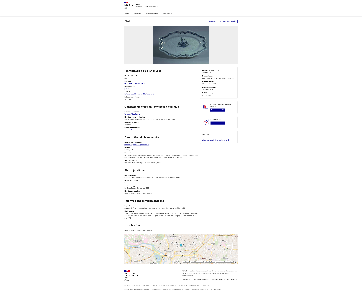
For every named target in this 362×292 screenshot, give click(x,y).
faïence (127, 144)
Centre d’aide (195, 285)
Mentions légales (128, 289)
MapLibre (185, 262)
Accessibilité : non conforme (132, 285)
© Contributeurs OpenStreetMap (224, 262)
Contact (146, 285)
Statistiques (182, 285)
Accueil (126, 14)
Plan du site (206, 285)
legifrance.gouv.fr (217, 280)
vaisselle (127, 130)
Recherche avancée (152, 14)
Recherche (137, 14)
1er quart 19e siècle (131, 114)
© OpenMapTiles (209, 262)
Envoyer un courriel (217, 110)
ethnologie (139, 83)
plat (125, 89)
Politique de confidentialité (141, 289)
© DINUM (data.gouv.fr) (197, 262)
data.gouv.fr (231, 280)
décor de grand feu (140, 144)
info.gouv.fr (186, 280)
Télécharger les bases (168, 285)
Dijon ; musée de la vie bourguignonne (214, 140)
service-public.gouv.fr (201, 280)
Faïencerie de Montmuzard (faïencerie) (138, 94)
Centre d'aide (167, 14)
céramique (128, 83)
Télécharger (212, 21)
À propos (155, 285)
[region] (181, 249)
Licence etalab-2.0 (207, 289)
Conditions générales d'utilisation (159, 289)
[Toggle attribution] (235, 262)
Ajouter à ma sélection (229, 21)
